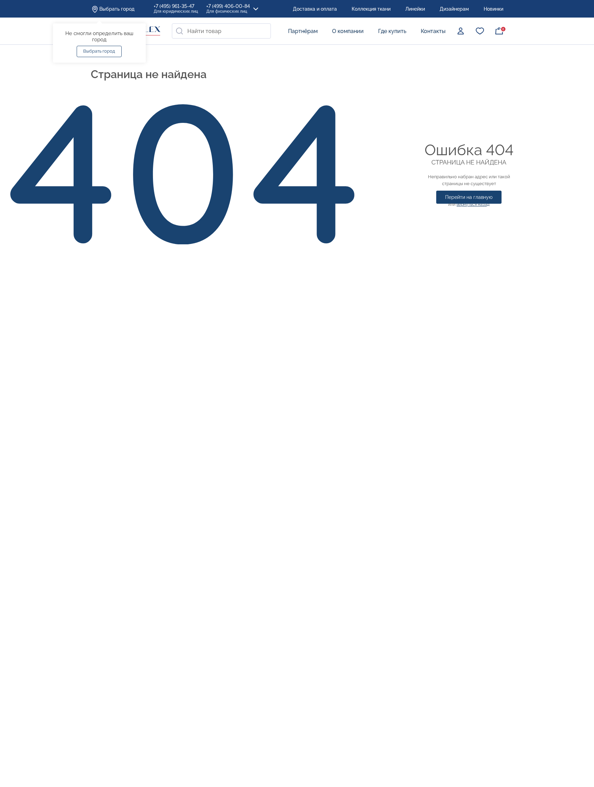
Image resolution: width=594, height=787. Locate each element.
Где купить (392, 31)
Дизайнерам (454, 9)
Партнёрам (303, 31)
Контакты (433, 31)
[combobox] (221, 31)
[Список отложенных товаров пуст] (480, 31)
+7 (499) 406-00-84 (228, 8)
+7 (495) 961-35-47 (176, 8)
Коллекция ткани (371, 9)
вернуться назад (473, 204)
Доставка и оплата (315, 9)
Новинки (493, 9)
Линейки (415, 9)
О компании (348, 31)
